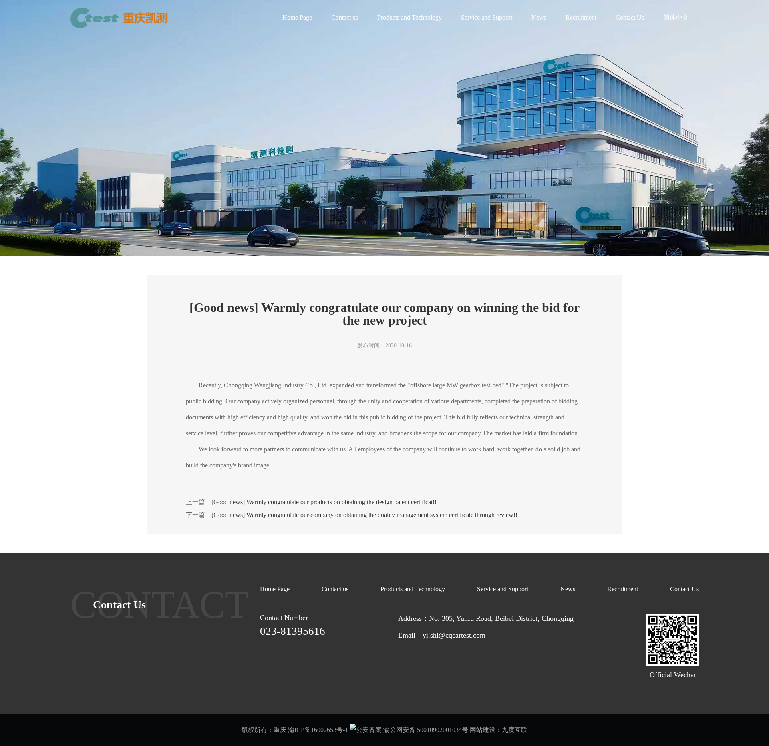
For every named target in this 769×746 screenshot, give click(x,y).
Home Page (297, 17)
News (538, 17)
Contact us (344, 17)
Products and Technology (409, 17)
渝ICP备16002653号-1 (318, 729)
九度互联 (514, 729)
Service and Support (486, 17)
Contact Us (630, 17)
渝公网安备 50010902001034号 (425, 729)
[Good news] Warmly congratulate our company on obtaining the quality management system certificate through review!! (364, 514)
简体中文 (676, 17)
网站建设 (482, 729)
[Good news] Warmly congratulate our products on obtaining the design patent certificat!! (324, 502)
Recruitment (581, 17)
